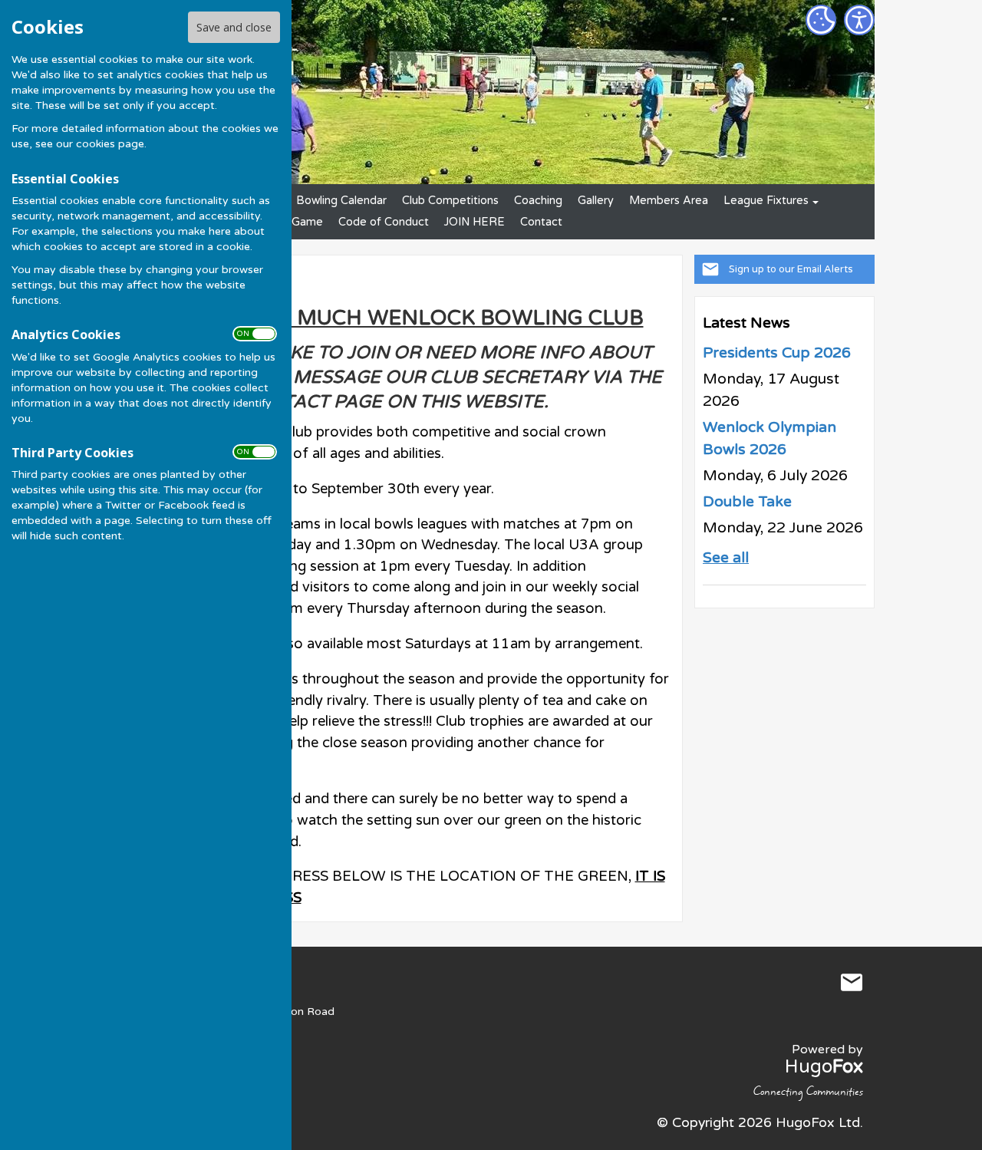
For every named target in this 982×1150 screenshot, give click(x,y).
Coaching (538, 200)
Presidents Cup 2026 (777, 353)
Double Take (747, 502)
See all (726, 558)
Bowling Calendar (341, 200)
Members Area (668, 200)
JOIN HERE (474, 222)
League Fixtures (766, 200)
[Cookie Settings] (821, 20)
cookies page (110, 143)
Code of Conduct (383, 222)
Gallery (596, 200)
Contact (541, 222)
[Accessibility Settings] (859, 20)
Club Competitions (450, 200)
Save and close (234, 27)
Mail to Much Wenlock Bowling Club (851, 982)
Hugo (824, 1067)
